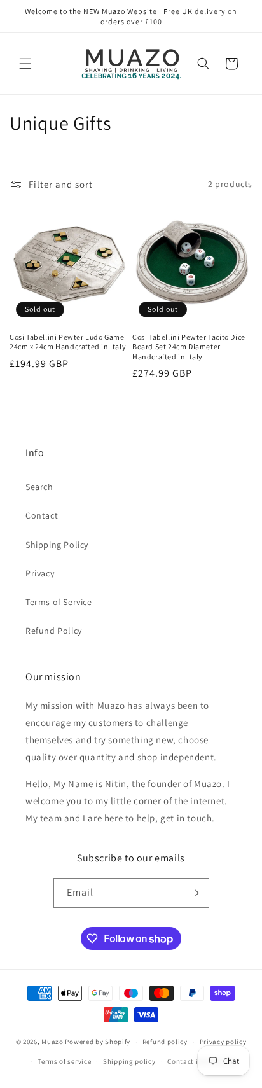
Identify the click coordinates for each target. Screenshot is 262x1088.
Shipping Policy (56, 544)
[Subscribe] (195, 893)
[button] (25, 64)
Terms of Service (58, 602)
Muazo (52, 1041)
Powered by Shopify (97, 1041)
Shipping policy (129, 1061)
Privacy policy (223, 1041)
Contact (41, 515)
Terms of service (64, 1061)
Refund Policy (53, 630)
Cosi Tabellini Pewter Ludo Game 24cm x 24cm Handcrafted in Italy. (69, 342)
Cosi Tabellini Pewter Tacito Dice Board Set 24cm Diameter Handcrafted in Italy (188, 346)
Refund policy (165, 1041)
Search (39, 486)
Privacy (39, 573)
